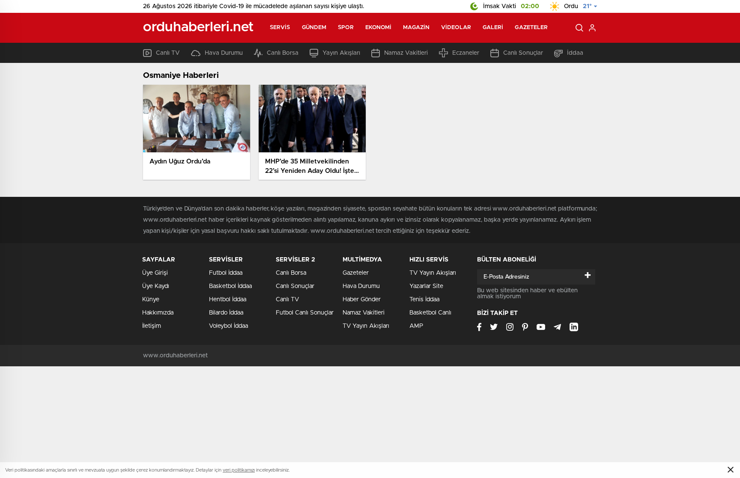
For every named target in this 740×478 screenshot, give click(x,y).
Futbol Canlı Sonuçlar (305, 313)
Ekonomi (378, 27)
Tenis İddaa (424, 300)
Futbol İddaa (225, 273)
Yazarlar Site (426, 286)
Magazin (416, 27)
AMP (416, 326)
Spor (345, 27)
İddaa (575, 53)
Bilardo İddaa (226, 313)
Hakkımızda (157, 313)
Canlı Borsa (282, 53)
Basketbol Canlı (430, 313)
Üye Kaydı (155, 286)
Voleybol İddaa (228, 326)
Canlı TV (168, 53)
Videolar (456, 27)
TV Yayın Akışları (366, 326)
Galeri (493, 27)
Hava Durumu (224, 53)
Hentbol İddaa (227, 300)
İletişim (151, 326)
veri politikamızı (239, 470)
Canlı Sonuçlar (523, 53)
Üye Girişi (155, 273)
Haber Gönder (362, 300)
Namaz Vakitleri (406, 53)
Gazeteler (531, 27)
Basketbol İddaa (230, 286)
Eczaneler (465, 53)
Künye (150, 300)
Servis (280, 27)
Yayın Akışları (341, 53)
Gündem (314, 27)
